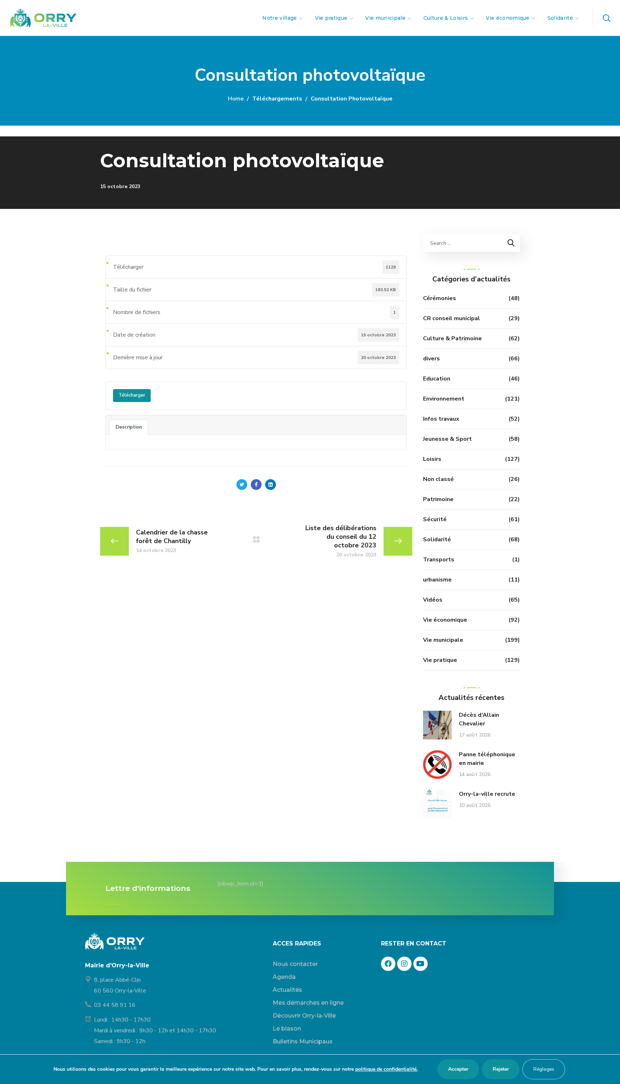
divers (431, 359)
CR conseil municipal (451, 318)
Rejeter (501, 1069)
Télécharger (131, 395)
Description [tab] (129, 427)
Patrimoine (438, 499)
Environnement (443, 399)
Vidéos (432, 600)
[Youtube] (420, 964)
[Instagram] (404, 964)
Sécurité (435, 519)
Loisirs (432, 459)
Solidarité (437, 539)
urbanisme (437, 580)
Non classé (438, 479)
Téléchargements (277, 99)
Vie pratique (440, 660)
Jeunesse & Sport (447, 439)
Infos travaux (441, 419)
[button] (606, 18)
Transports (438, 560)
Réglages (543, 1069)
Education (436, 379)
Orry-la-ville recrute (487, 794)
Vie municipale (443, 640)
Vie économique (445, 620)
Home (236, 99)
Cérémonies (439, 298)
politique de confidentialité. (386, 1069)
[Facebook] (388, 964)
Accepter (458, 1069)
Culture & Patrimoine (452, 338)
